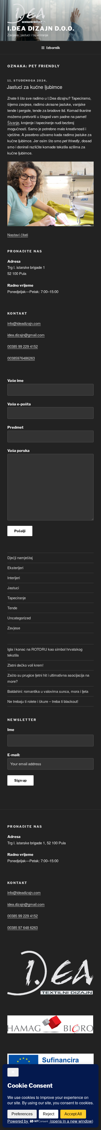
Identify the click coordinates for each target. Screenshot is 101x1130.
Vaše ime (15, 380)
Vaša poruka (18, 450)
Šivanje (13, 122)
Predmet (15, 427)
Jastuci (13, 587)
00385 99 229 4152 (22, 346)
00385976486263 (21, 358)
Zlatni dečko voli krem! (25, 665)
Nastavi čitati (17, 234)
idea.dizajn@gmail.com (26, 334)
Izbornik (53, 48)
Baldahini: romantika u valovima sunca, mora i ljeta (47, 691)
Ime (10, 730)
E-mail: (13, 755)
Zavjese (13, 627)
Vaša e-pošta (19, 404)
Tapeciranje (16, 597)
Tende (12, 607)
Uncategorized (19, 617)
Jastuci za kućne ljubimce (34, 86)
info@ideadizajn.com (24, 323)
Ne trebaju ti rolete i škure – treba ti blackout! (42, 701)
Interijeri (13, 577)
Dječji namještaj (20, 557)
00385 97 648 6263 (22, 927)
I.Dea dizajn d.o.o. (40, 28)
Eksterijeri (15, 567)
